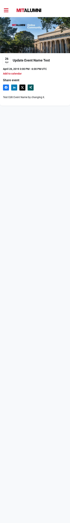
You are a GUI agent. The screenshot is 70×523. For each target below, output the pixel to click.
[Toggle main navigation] (6, 10)
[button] (12, 73)
